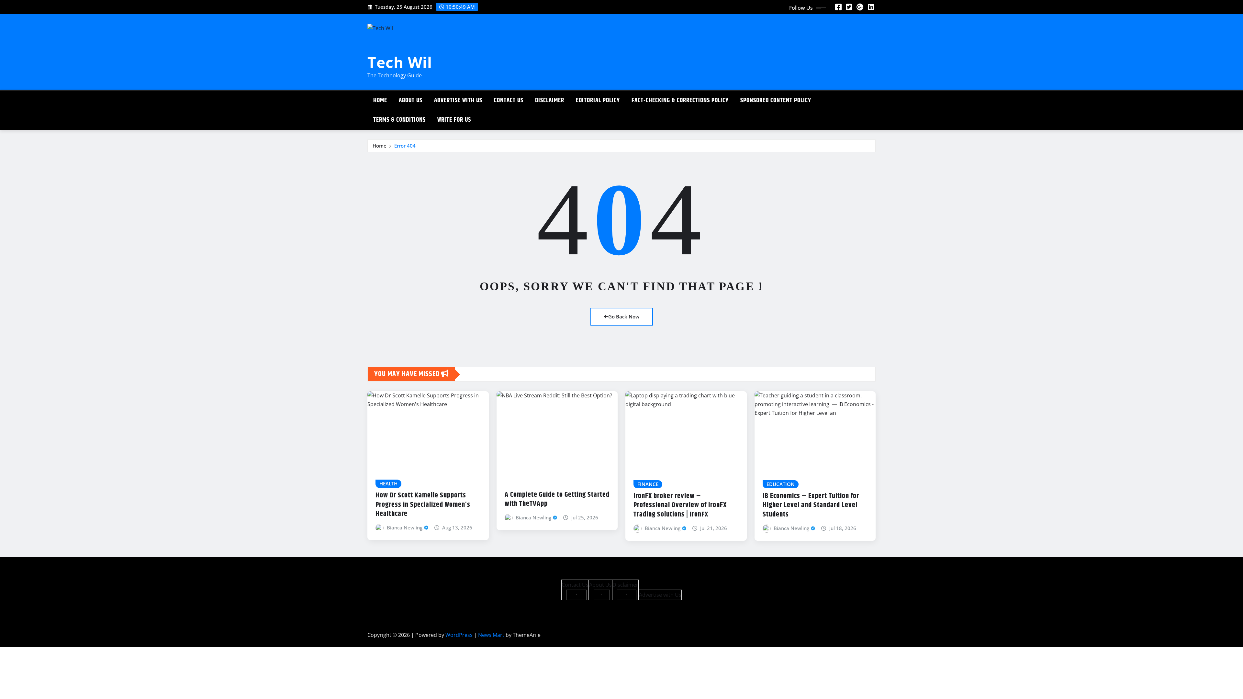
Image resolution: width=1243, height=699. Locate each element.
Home (380, 100)
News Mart (491, 634)
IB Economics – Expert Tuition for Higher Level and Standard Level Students (811, 505)
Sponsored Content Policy (775, 100)
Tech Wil (399, 62)
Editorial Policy (598, 100)
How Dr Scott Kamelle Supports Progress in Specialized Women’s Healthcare (422, 504)
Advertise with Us (458, 100)
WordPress (459, 634)
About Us (410, 100)
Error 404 (405, 145)
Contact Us (508, 100)
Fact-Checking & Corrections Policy (680, 100)
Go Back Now (623, 316)
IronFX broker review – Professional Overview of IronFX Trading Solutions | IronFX (680, 505)
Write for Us (454, 120)
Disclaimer (549, 100)
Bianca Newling (404, 527)
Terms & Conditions (399, 120)
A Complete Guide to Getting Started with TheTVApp (557, 499)
